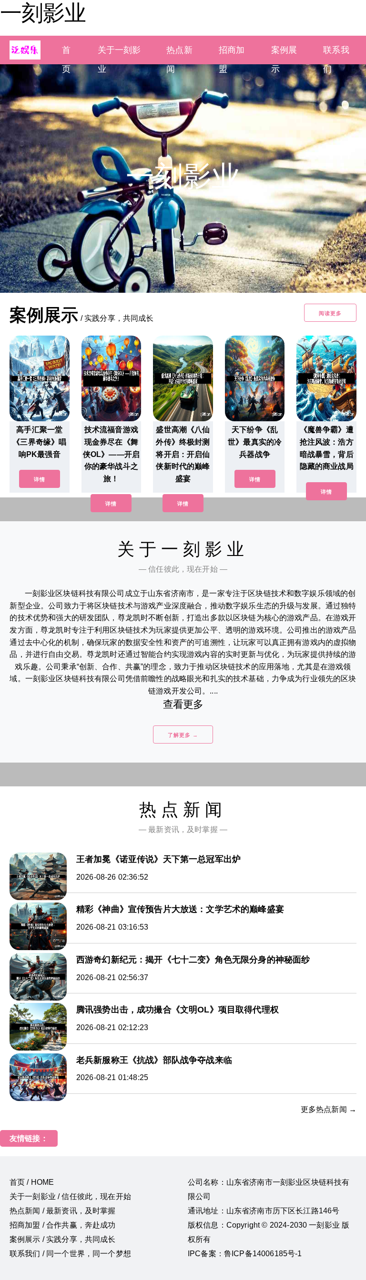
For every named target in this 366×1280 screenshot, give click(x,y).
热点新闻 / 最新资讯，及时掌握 (63, 1211)
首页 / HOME (32, 1182)
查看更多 (183, 704)
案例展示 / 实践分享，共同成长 (63, 1239)
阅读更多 (330, 313)
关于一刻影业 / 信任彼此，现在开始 (70, 1196)
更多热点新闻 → (328, 1109)
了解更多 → (183, 735)
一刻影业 (43, 12)
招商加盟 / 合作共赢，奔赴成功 (63, 1225)
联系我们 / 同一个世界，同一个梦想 (70, 1254)
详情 (39, 479)
